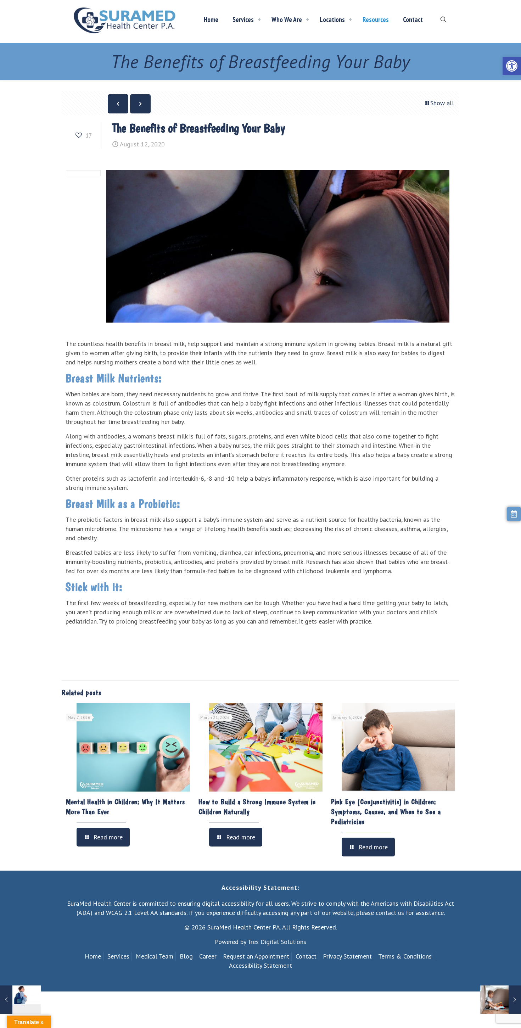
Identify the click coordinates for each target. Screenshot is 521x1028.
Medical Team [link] (154, 956)
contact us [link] (390, 913)
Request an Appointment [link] (256, 956)
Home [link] (93, 956)
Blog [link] (186, 956)
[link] (512, 66)
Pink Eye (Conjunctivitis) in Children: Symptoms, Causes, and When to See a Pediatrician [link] (386, 812)
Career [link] (208, 956)
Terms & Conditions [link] (405, 956)
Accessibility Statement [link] (260, 965)
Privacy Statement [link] (347, 956)
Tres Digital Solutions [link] (276, 942)
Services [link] (118, 956)
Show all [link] (442, 103)
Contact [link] (306, 956)
